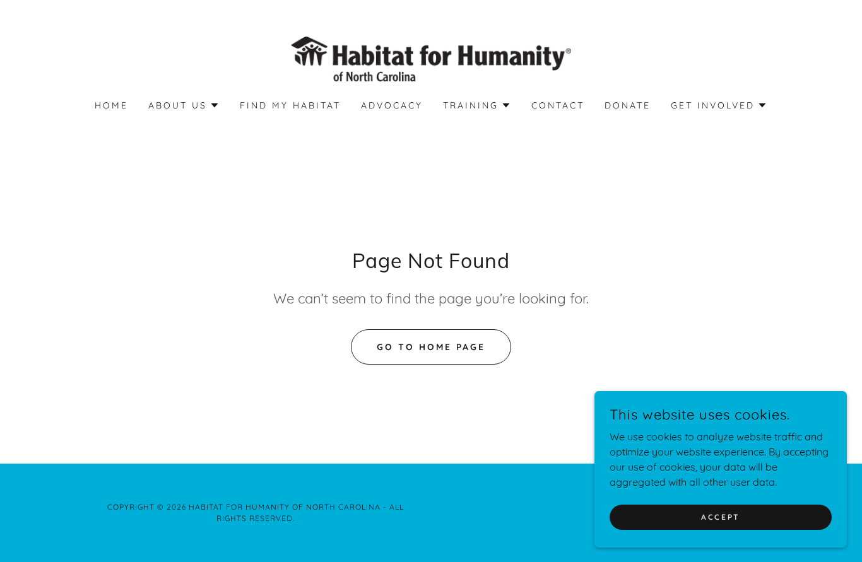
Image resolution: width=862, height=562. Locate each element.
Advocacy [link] (392, 105)
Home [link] (111, 105)
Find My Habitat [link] (290, 105)
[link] (431, 58)
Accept (720, 517)
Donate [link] (628, 105)
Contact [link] (557, 105)
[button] (184, 105)
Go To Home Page (431, 347)
